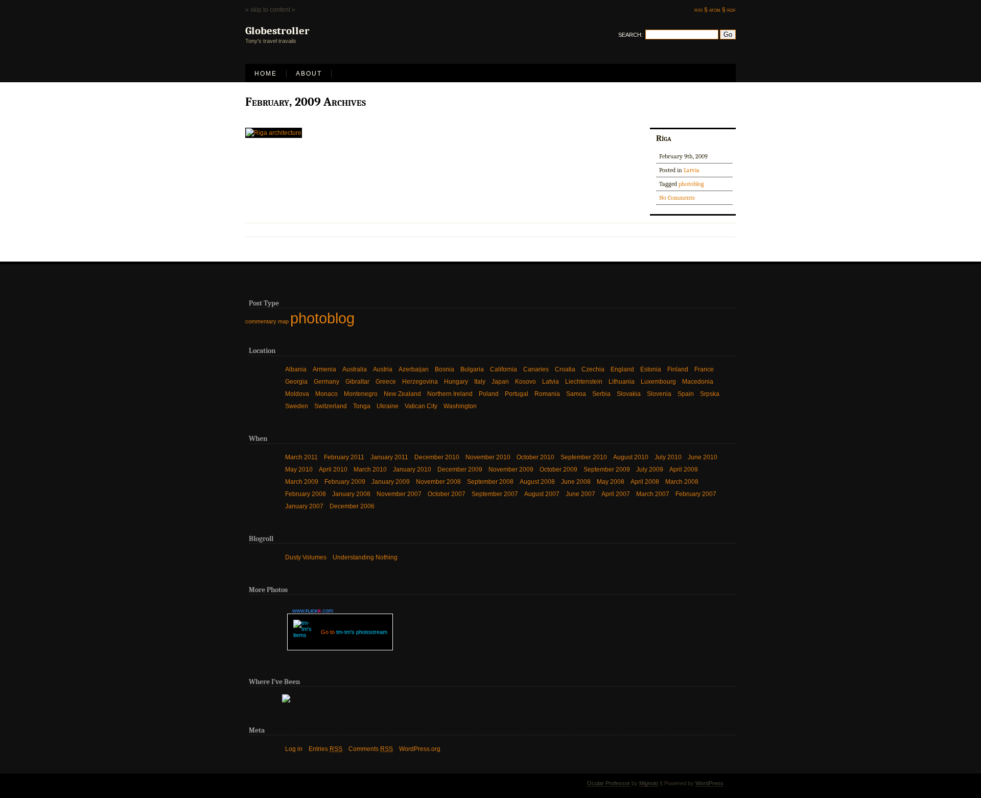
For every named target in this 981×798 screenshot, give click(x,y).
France (704, 369)
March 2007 (652, 494)
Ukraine (388, 406)
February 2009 (344, 481)
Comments (370, 749)
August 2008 (537, 481)
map (283, 321)
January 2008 (351, 494)
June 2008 (576, 481)
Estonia (650, 369)
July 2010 (668, 457)
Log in (293, 749)
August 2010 (630, 457)
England (622, 369)
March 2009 (301, 481)
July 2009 (649, 469)
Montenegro (361, 393)
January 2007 (304, 506)
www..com (312, 610)
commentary (260, 321)
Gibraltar (357, 381)
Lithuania (622, 381)
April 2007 (615, 494)
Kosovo (525, 381)
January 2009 (390, 481)
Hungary (456, 381)
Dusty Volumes (305, 557)
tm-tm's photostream (361, 632)
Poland (489, 393)
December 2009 (459, 469)
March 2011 (301, 457)
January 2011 (389, 457)
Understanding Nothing (365, 557)
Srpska (709, 393)
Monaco (326, 393)
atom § (717, 9)
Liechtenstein (583, 381)
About (309, 73)
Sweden (296, 406)
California (503, 369)
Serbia (601, 393)
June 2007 (580, 494)
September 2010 (583, 457)
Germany (326, 381)
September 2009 (606, 469)
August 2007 (541, 494)
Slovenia (659, 393)
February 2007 (695, 494)
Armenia (324, 369)
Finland (677, 369)
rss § (701, 9)
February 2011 (344, 457)
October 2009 (558, 469)
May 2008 (610, 481)
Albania (296, 369)
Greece (386, 381)
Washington (460, 406)
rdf (731, 9)
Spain (686, 393)
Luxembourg (658, 381)
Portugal (516, 393)
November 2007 (399, 494)
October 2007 (446, 494)
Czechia (592, 369)
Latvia (691, 170)
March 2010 (370, 469)
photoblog (691, 183)
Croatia (565, 369)
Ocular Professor (608, 783)
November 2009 (510, 469)
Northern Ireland (450, 393)
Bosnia (444, 369)
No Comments (677, 197)
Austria (382, 369)
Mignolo (648, 783)
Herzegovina (420, 381)
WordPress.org (419, 749)
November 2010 (487, 457)
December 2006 (352, 506)
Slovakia (629, 393)
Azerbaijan (414, 369)
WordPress (709, 783)
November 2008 (438, 481)
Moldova (297, 393)
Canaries (536, 369)
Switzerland (330, 406)
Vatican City (421, 406)
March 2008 (681, 481)
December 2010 (436, 457)
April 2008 (644, 481)
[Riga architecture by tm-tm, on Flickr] (273, 132)
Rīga (663, 138)
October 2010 (535, 457)
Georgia (296, 381)
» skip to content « (270, 9)
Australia (354, 369)
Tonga (361, 406)
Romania (547, 393)
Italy (479, 381)
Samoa (576, 393)
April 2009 (683, 469)
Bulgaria (472, 369)
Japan (500, 381)
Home (265, 73)
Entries (325, 749)
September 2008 (490, 481)
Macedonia (697, 381)
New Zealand (402, 393)
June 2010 (702, 457)
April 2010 (333, 469)
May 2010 (299, 469)
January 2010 (412, 469)
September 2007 (495, 494)
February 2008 (305, 494)
